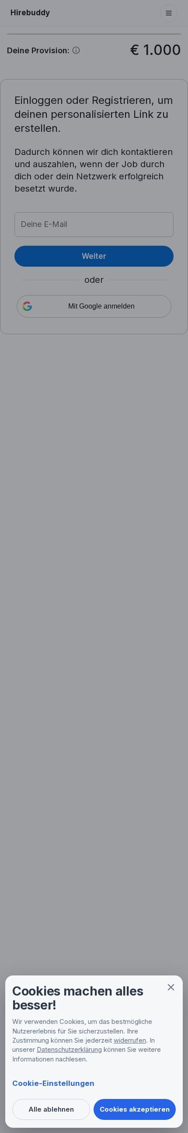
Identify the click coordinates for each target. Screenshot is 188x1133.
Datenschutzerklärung (69, 1050)
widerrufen (130, 1040)
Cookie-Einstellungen (53, 1083)
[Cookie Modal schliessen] (171, 987)
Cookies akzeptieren (135, 1109)
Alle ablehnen (51, 1109)
